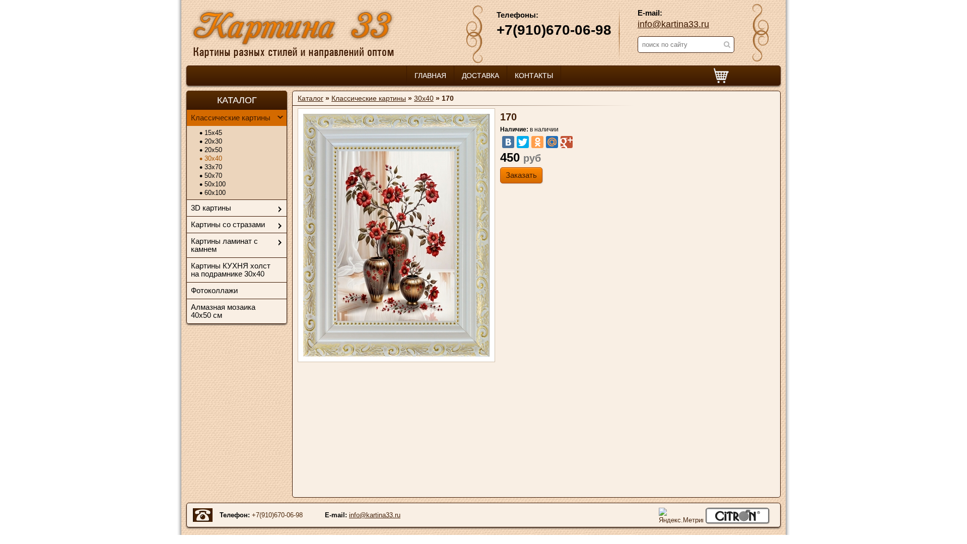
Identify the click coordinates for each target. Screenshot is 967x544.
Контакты (534, 76)
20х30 (213, 141)
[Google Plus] (567, 142)
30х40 (213, 158)
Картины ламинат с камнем (224, 245)
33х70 (213, 167)
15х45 (213, 133)
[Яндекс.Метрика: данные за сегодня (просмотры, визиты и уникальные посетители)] (681, 515)
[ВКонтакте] (508, 142)
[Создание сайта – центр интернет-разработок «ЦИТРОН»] (737, 516)
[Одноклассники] (537, 142)
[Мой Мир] (552, 142)
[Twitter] (523, 142)
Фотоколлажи (214, 290)
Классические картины (230, 117)
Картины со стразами (228, 224)
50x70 (213, 175)
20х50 (213, 150)
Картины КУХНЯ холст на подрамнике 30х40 (230, 269)
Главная (430, 76)
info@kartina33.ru (673, 24)
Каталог (310, 98)
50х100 (215, 184)
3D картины (211, 207)
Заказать (521, 175)
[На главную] (293, 33)
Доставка (480, 76)
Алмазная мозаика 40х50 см (223, 311)
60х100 (215, 192)
